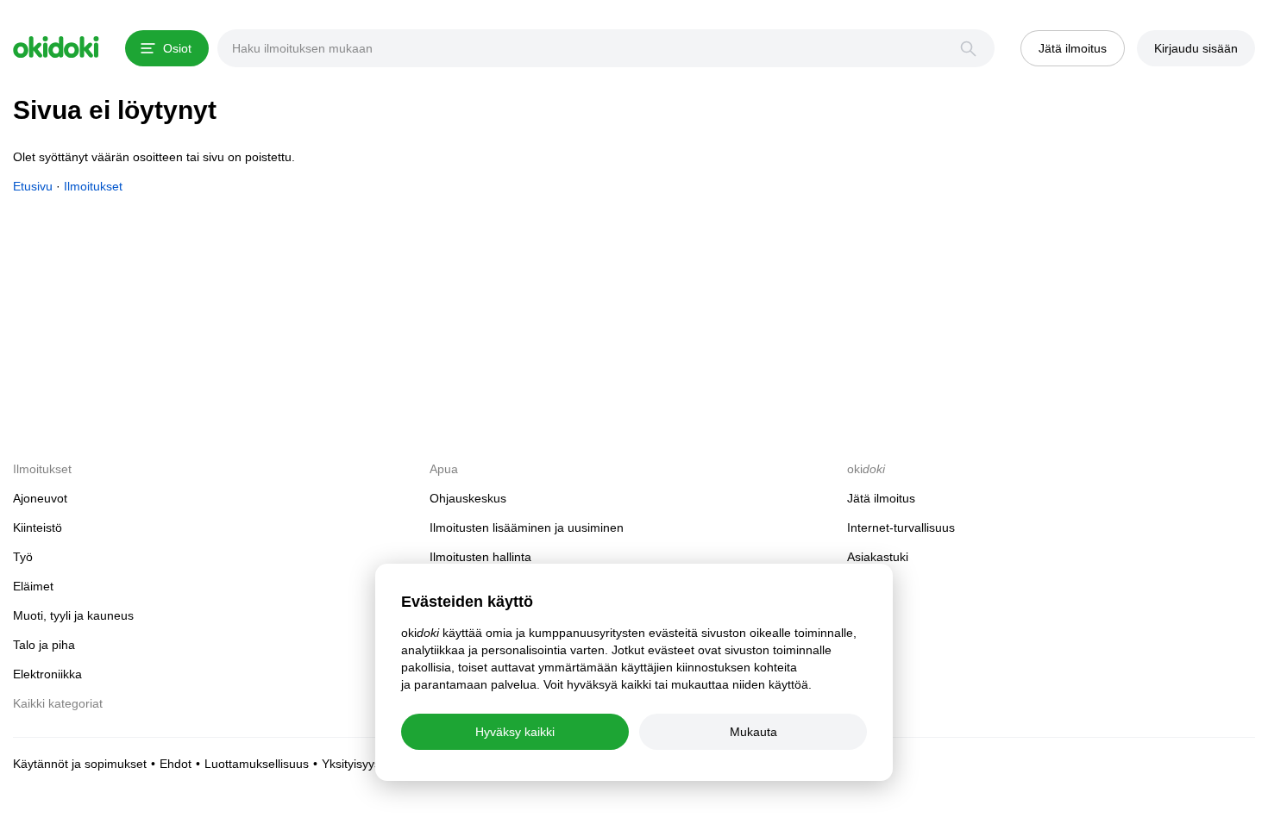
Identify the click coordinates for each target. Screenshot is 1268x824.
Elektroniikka (47, 674)
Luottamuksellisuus (256, 764)
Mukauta (753, 732)
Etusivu (33, 186)
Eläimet (33, 586)
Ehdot (175, 764)
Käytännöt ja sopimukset (80, 764)
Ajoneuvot (40, 498)
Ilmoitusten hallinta (480, 557)
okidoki (56, 47)
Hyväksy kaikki (515, 732)
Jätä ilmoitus (881, 498)
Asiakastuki (877, 557)
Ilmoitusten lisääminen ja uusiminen (527, 527)
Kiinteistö (37, 527)
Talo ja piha (44, 645)
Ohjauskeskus (468, 498)
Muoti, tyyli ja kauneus (73, 615)
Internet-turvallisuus (901, 527)
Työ (23, 557)
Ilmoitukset (93, 186)
